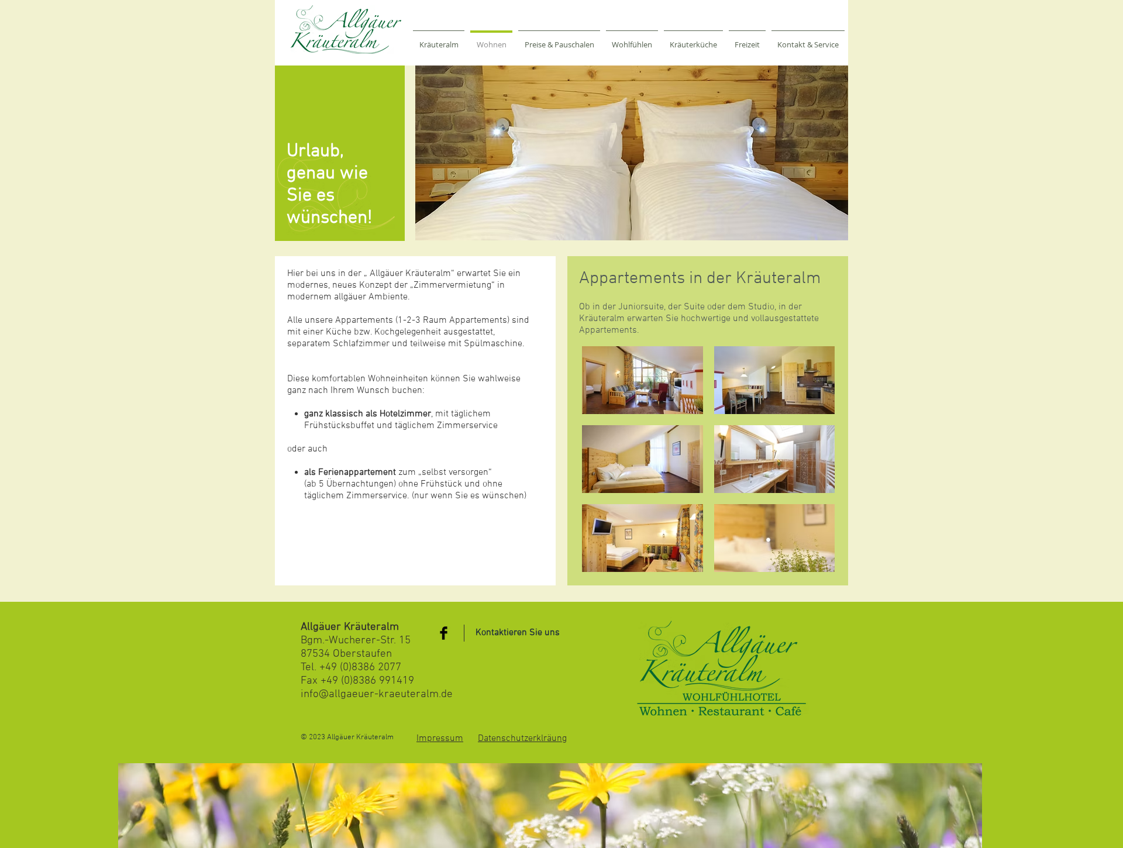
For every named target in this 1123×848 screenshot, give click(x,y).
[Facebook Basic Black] (443, 633)
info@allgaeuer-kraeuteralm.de (377, 694)
